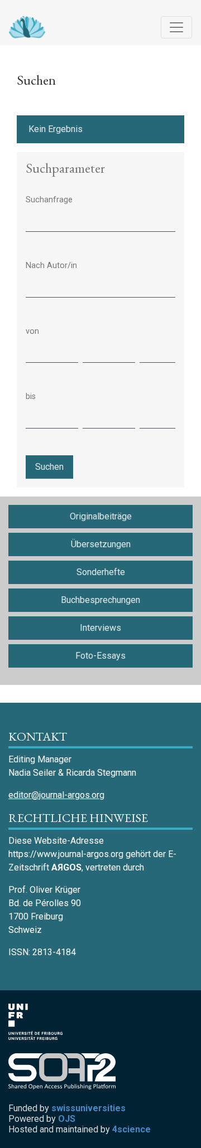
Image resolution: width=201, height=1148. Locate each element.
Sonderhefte (100, 572)
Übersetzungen (101, 544)
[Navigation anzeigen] (176, 27)
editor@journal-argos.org (56, 795)
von (32, 331)
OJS (66, 1118)
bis (31, 396)
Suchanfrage (49, 200)
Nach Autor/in (51, 265)
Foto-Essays (100, 655)
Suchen (49, 466)
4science (131, 1129)
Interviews (100, 627)
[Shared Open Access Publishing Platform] (66, 1071)
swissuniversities (88, 1108)
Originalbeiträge (101, 516)
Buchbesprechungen (100, 600)
